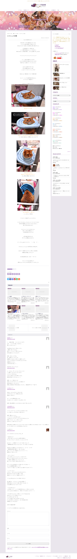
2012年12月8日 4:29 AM (11, 368)
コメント (9, 511)
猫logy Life (57, 54)
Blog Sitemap (57, 46)
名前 (8, 528)
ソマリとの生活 (55, 556)
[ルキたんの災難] (12, 274)
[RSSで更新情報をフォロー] (19, 279)
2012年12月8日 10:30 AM (11, 389)
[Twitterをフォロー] (8, 279)
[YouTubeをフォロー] (15, 279)
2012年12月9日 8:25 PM (11, 430)
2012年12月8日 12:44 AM (11, 339)
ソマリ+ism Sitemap (59, 48)
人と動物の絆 (65, 556)
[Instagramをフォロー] (12, 279)
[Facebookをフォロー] (10, 279)
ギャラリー (60, 556)
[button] (69, 34)
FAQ (69, 556)
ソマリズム (37, 556)
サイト (8, 538)
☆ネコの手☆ (9, 406)
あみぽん (9, 337)
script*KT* (68, 151)
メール (8, 533)
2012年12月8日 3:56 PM (11, 407)
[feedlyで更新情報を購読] (17, 279)
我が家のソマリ (42, 556)
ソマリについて (48, 556)
